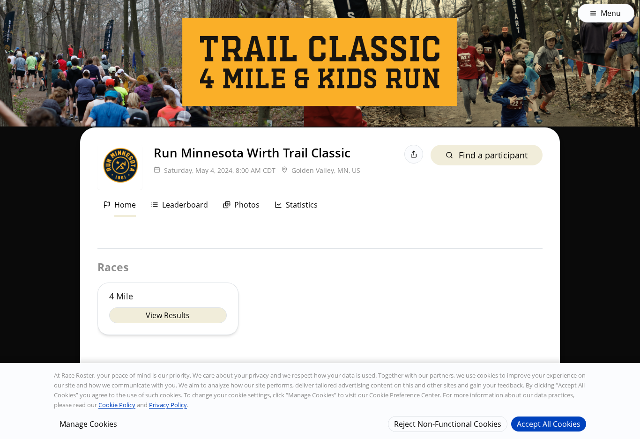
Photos (247, 205)
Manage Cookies (88, 423)
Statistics (302, 205)
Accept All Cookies (548, 423)
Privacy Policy (168, 405)
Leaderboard (185, 205)
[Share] (413, 154)
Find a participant (493, 155)
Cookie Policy (116, 405)
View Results (168, 315)
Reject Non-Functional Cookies (447, 423)
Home (125, 205)
